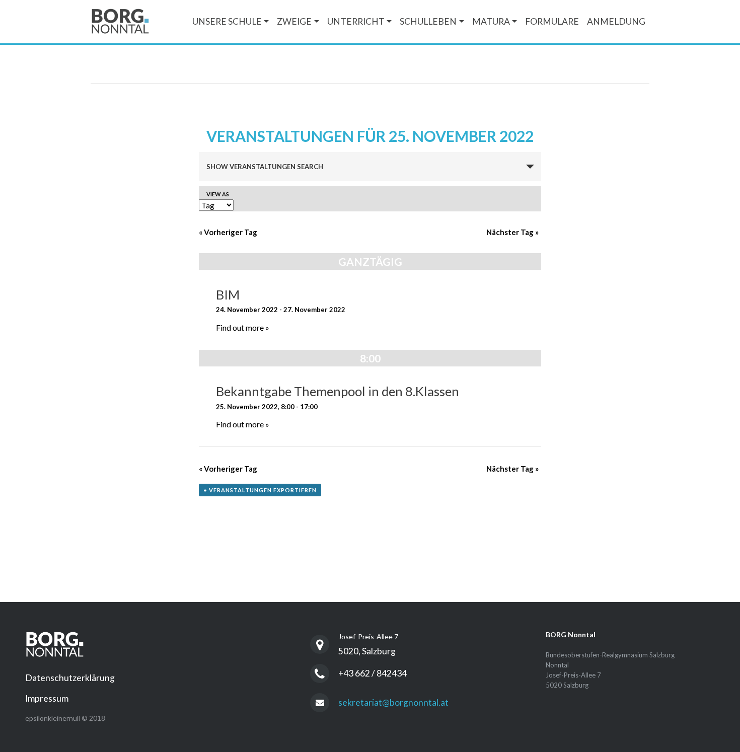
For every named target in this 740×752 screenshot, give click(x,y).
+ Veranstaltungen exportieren (260, 490)
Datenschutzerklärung (70, 677)
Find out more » (242, 327)
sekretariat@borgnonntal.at (393, 702)
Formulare (552, 21)
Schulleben (428, 21)
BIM (228, 294)
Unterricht (356, 21)
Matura (491, 21)
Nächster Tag (512, 232)
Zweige (294, 21)
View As (217, 194)
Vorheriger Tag (228, 232)
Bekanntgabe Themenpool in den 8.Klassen (337, 391)
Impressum (46, 698)
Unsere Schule (227, 21)
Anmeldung (616, 21)
